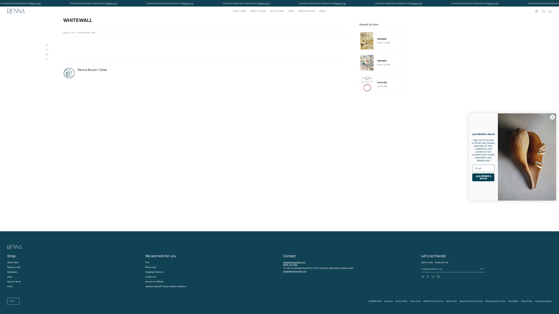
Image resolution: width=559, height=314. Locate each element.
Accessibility (513, 301)
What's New (12, 262)
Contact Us (150, 277)
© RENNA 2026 (375, 301)
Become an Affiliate (154, 281)
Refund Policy (527, 301)
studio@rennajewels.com (295, 271)
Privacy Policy (401, 301)
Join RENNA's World (483, 177)
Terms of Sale (451, 301)
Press (10, 286)
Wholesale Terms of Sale (495, 301)
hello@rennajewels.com (294, 262)
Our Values (388, 301)
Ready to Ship (13, 267)
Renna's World (14, 281)
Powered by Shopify (543, 301)
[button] (258, 11)
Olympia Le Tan (35, 3)
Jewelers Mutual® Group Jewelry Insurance (165, 286)
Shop (9, 277)
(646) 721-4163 (290, 265)
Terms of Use (415, 301)
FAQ (147, 262)
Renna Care (150, 267)
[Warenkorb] (550, 11)
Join (481, 269)
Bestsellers (12, 272)
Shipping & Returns (154, 272)
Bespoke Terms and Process (471, 301)
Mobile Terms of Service (433, 301)
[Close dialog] (552, 117)
